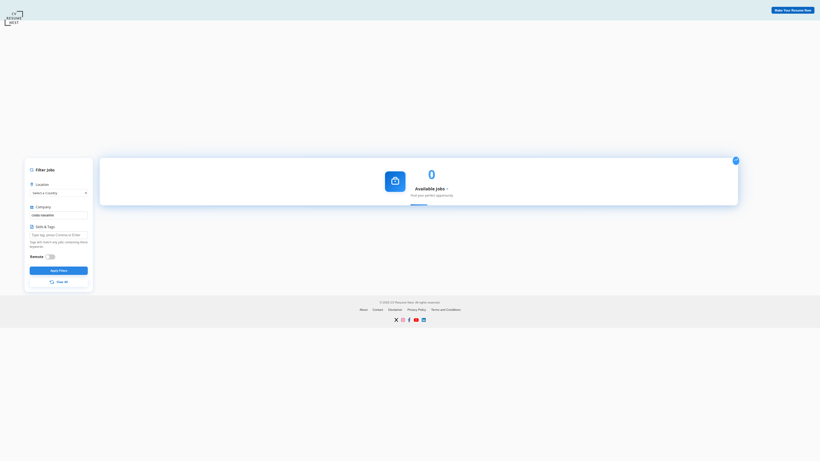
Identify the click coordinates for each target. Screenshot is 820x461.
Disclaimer (395, 309)
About (364, 309)
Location (42, 184)
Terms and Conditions (446, 309)
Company (43, 207)
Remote (36, 256)
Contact (378, 309)
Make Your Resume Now (793, 10)
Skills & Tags (45, 227)
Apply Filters (58, 270)
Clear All (62, 281)
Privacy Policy (416, 309)
